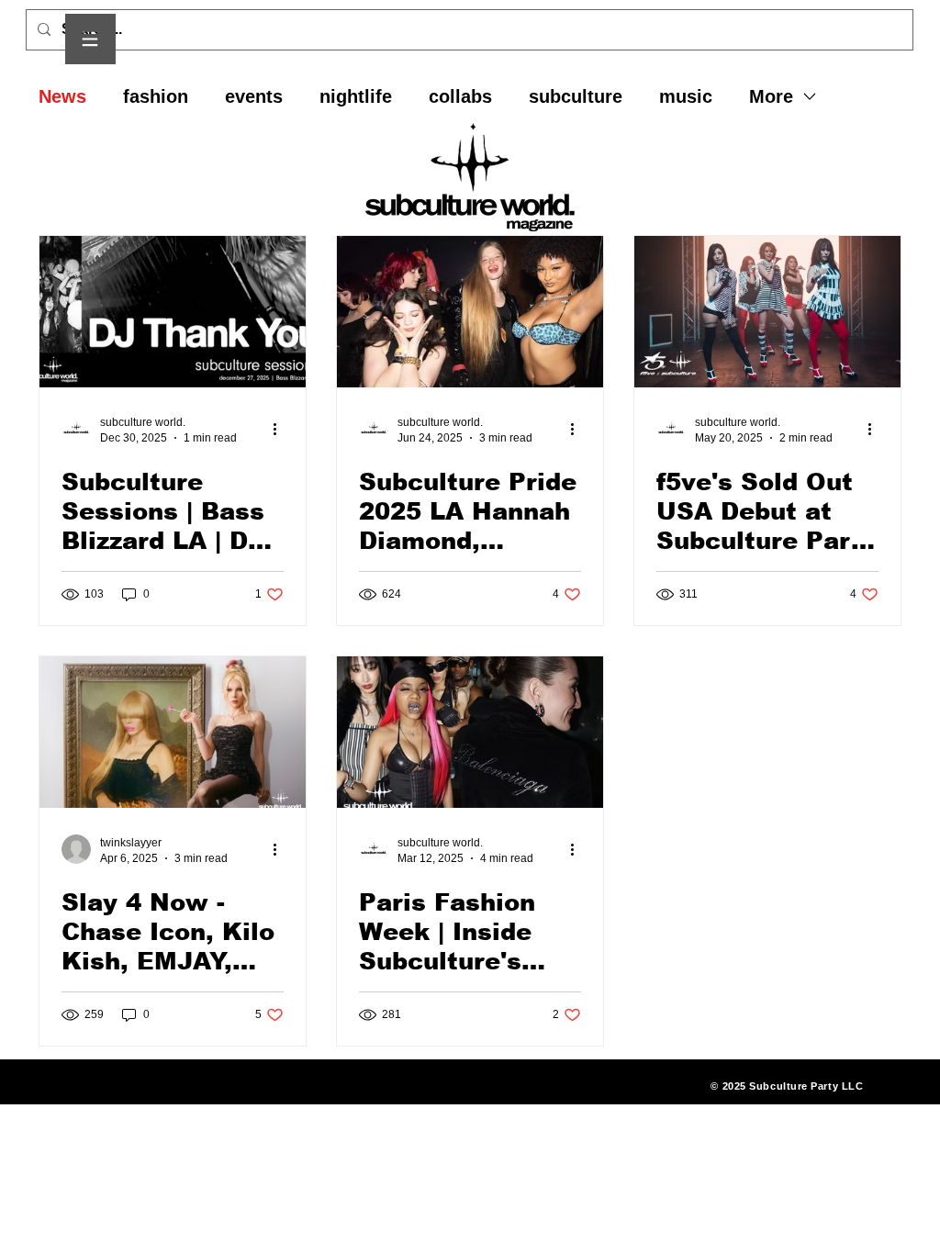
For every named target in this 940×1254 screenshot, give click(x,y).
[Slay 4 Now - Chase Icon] (172, 732)
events (254, 96)
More (771, 96)
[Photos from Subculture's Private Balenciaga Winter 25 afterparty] (470, 732)
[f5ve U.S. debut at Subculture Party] (767, 311)
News (62, 96)
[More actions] (281, 429)
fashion (155, 96)
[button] (90, 39)
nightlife (355, 96)
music (685, 96)
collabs (460, 96)
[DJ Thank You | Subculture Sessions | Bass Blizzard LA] (172, 311)
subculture (575, 96)
